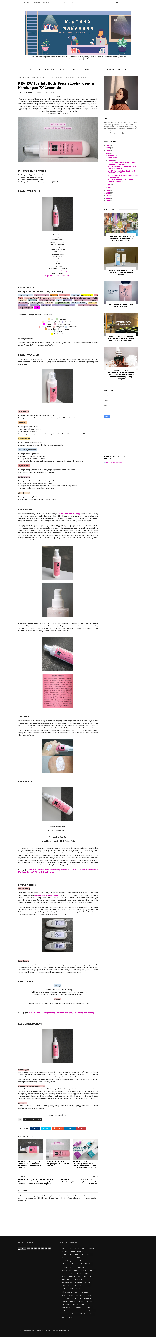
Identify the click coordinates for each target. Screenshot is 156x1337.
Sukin (82, 1304)
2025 (108, 148)
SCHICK (64, 1295)
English (62, 69)
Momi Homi (78, 1283)
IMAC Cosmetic (66, 1270)
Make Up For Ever (67, 1279)
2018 (108, 201)
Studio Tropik (66, 1304)
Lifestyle (99, 69)
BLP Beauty (65, 1251)
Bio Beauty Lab (86, 1254)
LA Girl (71, 1273)
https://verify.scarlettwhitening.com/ (58, 271)
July (109, 185)
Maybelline (78, 1279)
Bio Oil (64, 1258)
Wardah (83, 1311)
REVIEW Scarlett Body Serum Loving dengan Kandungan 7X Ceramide (57, 1164)
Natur (75, 1286)
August (111, 160)
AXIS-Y (69, 1248)
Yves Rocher (65, 1314)
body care (26, 77)
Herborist (64, 1267)
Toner (73, 3)
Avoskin (91, 1248)
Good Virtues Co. (86, 1264)
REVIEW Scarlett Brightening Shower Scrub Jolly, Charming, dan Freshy (61, 1012)
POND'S (71, 1289)
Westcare (91, 1311)
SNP (63, 1298)
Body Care (50, 69)
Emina (82, 1261)
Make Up (110, 69)
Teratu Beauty (66, 1308)
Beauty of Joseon (67, 1254)
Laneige (87, 1273)
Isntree (76, 1270)
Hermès (72, 1267)
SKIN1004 (78, 1295)
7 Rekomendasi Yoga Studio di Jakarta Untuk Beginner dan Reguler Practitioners (121, 238)
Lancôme (79, 1273)
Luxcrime (72, 1276)
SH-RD (71, 1295)
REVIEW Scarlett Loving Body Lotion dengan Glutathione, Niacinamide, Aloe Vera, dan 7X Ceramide (30, 1165)
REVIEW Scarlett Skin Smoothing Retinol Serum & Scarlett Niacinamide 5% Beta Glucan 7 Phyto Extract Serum (58, 870)
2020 (108, 196)
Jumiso (92, 1270)
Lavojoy (64, 1276)
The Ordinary (77, 1308)
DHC (84, 1258)
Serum (56, 3)
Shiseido (64, 1301)
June (110, 187)
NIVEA (63, 1286)
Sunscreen (65, 3)
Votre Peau (74, 1311)
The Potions (87, 1308)
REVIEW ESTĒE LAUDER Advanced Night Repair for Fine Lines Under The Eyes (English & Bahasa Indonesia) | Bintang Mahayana (121, 374)
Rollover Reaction (67, 1292)
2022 (108, 190)
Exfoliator (37, 3)
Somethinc (89, 1301)
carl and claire (82, 1314)
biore (73, 1314)
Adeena (76, 1248)
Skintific (81, 1301)
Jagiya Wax (84, 1270)
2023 (108, 153)
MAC (79, 1276)
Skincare (122, 69)
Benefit (77, 1254)
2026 (108, 145)
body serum (35, 77)
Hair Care (87, 69)
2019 (108, 198)
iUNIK (63, 1317)
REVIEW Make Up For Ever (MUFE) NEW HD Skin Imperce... (122, 167)
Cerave (78, 1258)
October (111, 155)
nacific (70, 1317)
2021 (108, 193)
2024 (108, 150)
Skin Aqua (73, 1301)
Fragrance (74, 69)
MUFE (91, 1276)
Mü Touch (88, 1283)
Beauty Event (35, 69)
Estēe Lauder (65, 1264)
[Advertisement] (120, 436)
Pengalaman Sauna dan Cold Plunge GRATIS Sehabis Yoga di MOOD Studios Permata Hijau (121, 338)
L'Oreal (64, 1273)
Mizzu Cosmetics (67, 1283)
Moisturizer (47, 3)
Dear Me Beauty (66, 1261)
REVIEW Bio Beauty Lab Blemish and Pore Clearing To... (121, 172)
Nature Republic (85, 1286)
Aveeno (84, 1248)
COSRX (71, 1258)
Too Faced (65, 1311)
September (112, 158)
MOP (85, 1276)
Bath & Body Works (77, 1251)
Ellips (75, 1261)
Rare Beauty (80, 1289)
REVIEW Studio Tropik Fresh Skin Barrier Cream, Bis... (123, 176)
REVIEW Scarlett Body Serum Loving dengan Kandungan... (121, 163)
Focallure (75, 1264)
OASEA (64, 1289)
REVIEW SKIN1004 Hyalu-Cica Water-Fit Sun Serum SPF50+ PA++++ (121, 272)
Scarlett (44, 77)
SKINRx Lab (87, 1295)
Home (20, 3)
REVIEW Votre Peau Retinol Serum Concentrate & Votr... (120, 180)
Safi (68, 1298)
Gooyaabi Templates (62, 1331)
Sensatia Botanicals (85, 1298)
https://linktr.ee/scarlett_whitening (57, 275)
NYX (69, 1286)
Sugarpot (75, 1304)
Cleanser (27, 3)
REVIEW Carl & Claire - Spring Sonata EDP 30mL (121, 305)
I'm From (81, 1267)
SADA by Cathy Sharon (82, 1292)
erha (91, 1314)
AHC (63, 1248)
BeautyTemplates (37, 1331)
